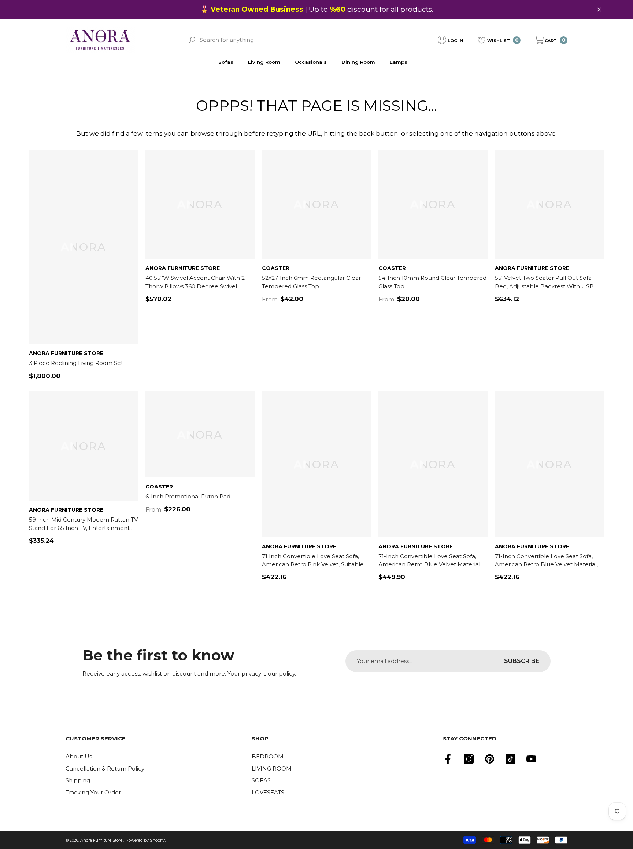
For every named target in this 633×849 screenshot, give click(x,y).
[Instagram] (469, 759)
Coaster (275, 268)
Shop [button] (260, 738)
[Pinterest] (490, 759)
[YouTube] (531, 759)
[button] (550, 39)
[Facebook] (448, 759)
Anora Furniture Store (66, 353)
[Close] (599, 10)
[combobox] (281, 40)
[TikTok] (510, 759)
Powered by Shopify (145, 840)
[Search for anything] (275, 40)
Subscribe (521, 661)
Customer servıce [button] (96, 738)
